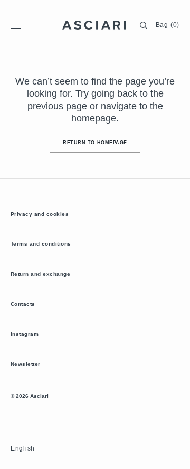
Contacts (23, 304)
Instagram (25, 334)
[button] (15, 25)
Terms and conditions (41, 244)
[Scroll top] (174, 453)
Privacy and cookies (40, 214)
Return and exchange (40, 274)
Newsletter (26, 364)
